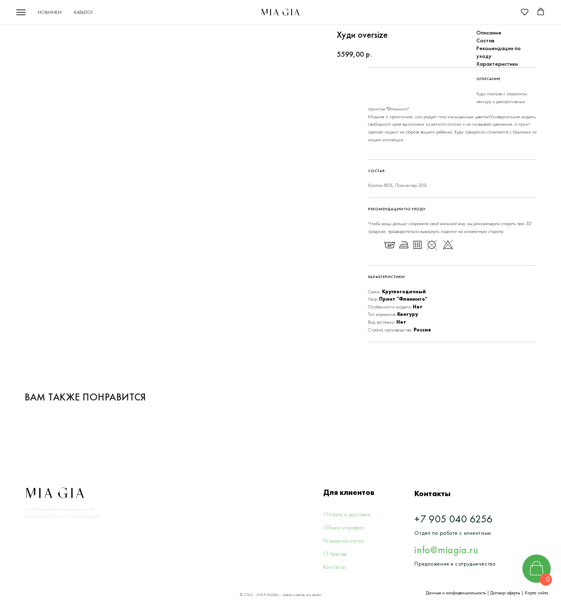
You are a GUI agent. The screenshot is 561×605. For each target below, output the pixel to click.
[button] (525, 12)
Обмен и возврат (344, 527)
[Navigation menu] (20, 12)
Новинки (50, 12)
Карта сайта (536, 593)
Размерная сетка (343, 540)
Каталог (83, 12)
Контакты (334, 567)
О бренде (335, 553)
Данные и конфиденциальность (456, 593)
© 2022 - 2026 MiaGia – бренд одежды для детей (280, 594)
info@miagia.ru (446, 550)
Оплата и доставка (346, 514)
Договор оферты (505, 593)
